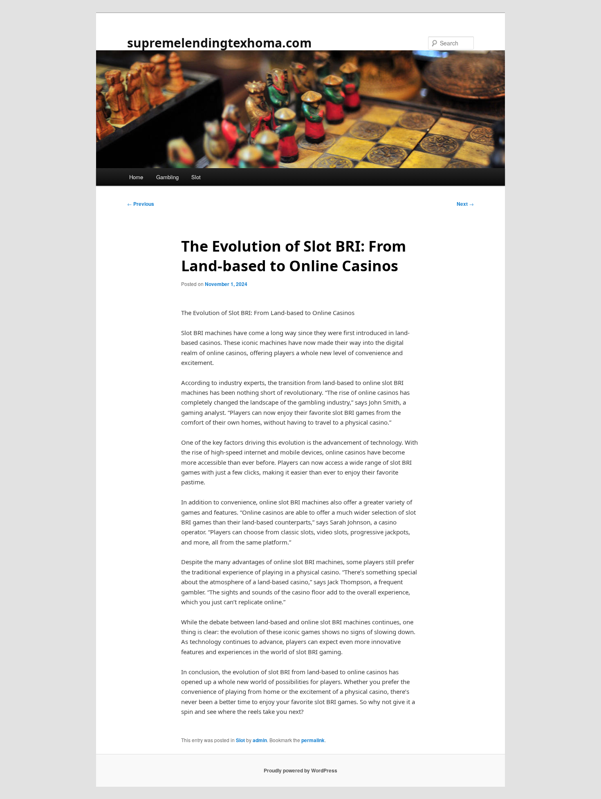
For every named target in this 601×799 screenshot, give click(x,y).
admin (260, 740)
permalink (313, 740)
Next (465, 203)
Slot (196, 177)
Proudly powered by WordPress (300, 770)
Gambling (167, 177)
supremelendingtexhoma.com (219, 42)
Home (136, 177)
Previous (140, 203)
